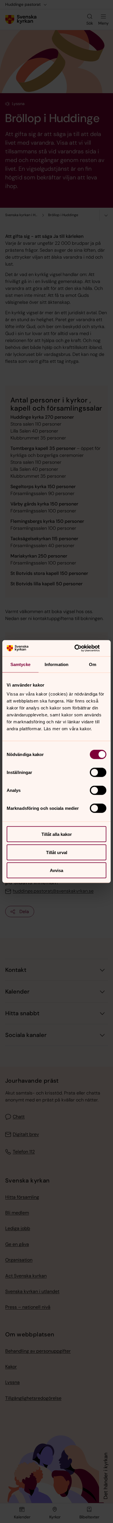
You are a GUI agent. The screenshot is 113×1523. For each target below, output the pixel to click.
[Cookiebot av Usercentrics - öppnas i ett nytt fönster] (81, 648)
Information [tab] (56, 664)
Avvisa (56, 870)
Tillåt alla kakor (56, 834)
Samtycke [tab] (20, 664)
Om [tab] (92, 664)
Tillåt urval (56, 852)
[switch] (98, 772)
